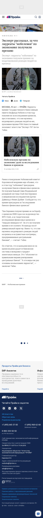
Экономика (21, 28)
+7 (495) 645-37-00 (10, 425)
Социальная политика (9, 497)
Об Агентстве (7, 414)
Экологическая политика (10, 499)
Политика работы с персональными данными (17, 491)
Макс (7, 101)
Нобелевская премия (16, 284)
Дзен (16, 101)
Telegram (26, 101)
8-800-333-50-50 (9, 432)
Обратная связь (8, 417)
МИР (4, 284)
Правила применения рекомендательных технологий (19, 494)
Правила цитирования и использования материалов (19, 489)
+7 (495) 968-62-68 (32, 426)
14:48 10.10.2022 (7, 36)
